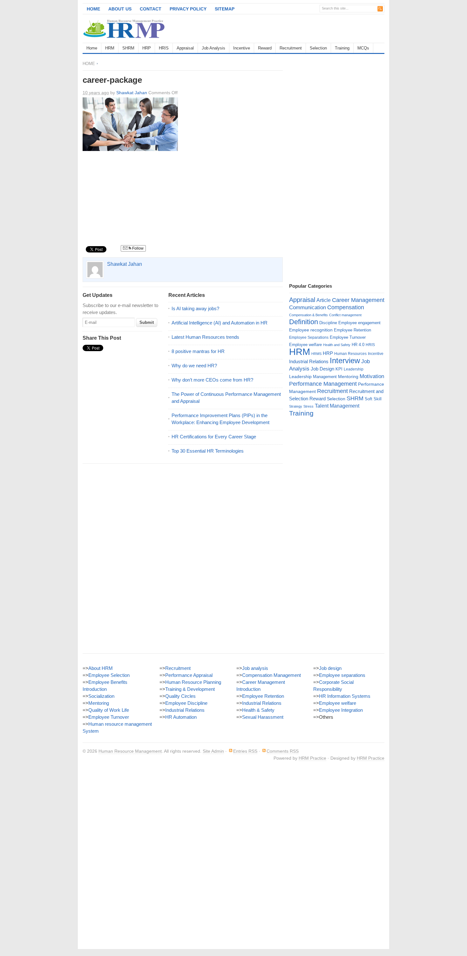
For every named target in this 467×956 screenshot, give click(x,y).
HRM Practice (312, 758)
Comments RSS (283, 751)
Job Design (322, 368)
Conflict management (345, 315)
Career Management (358, 300)
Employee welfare (305, 344)
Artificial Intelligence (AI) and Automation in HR (219, 322)
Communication (307, 307)
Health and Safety (336, 345)
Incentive (241, 48)
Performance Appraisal (189, 675)
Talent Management (337, 406)
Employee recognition (311, 329)
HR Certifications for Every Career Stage (214, 436)
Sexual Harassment (262, 717)
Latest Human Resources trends (205, 337)
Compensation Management (271, 675)
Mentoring (348, 376)
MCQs (363, 48)
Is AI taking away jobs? (195, 308)
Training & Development (190, 689)
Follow (137, 248)
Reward (265, 48)
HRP (146, 48)
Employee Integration (341, 710)
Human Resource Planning (193, 682)
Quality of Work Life (108, 710)
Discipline (328, 322)
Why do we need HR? (194, 365)
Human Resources (350, 353)
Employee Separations (308, 337)
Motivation (372, 376)
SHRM (128, 48)
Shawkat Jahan (131, 92)
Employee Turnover (348, 337)
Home (93, 8)
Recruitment (291, 48)
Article (323, 300)
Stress (308, 406)
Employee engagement (359, 322)
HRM (109, 48)
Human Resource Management (130, 751)
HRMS (316, 354)
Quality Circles (180, 696)
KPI (338, 369)
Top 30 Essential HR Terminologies (208, 451)
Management (325, 376)
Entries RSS (245, 751)
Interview (345, 360)
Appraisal (185, 48)
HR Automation (181, 717)
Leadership (353, 369)
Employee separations (342, 675)
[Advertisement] (310, 28)
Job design (330, 668)
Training (342, 48)
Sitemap (224, 8)
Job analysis (255, 668)
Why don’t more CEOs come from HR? (212, 380)
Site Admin (213, 751)
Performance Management (323, 384)
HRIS (164, 48)
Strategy (295, 406)
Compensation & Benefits (308, 315)
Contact (150, 8)
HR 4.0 (358, 344)
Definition (303, 322)
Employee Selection (109, 675)
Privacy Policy (188, 8)
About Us (120, 8)
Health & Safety (258, 710)
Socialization (101, 696)
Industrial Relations (308, 361)
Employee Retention (352, 330)
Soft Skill (373, 398)
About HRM (100, 668)
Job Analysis (213, 48)
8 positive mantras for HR (198, 351)
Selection (318, 48)
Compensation (345, 307)
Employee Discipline (186, 703)
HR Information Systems (344, 696)
